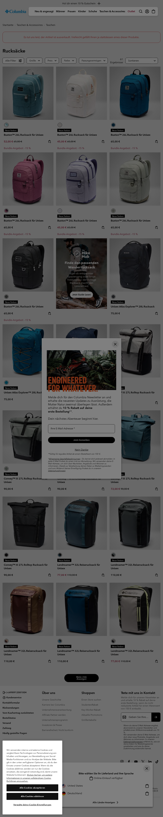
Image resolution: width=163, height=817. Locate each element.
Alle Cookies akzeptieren (32, 787)
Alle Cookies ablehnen (32, 796)
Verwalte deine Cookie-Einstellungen (32, 804)
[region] (32, 777)
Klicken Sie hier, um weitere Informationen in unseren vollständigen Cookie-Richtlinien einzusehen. (29, 778)
